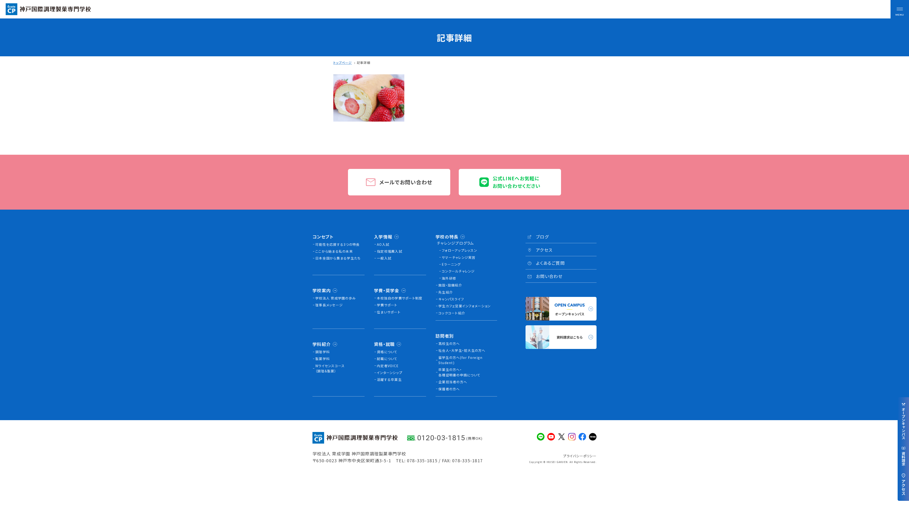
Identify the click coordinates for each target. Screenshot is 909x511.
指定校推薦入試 (389, 251)
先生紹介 (445, 292)
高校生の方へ (449, 343)
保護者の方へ (449, 389)
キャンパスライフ (451, 299)
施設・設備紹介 (450, 285)
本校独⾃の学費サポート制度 (399, 298)
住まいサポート (389, 312)
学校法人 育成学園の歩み (335, 298)
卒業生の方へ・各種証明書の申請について (459, 372)
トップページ (342, 62)
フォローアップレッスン (459, 250)
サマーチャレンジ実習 (459, 257)
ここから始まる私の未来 (334, 251)
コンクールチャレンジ (458, 271)
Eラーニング (451, 264)
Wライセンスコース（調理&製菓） (330, 368)
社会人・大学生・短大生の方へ (462, 350)
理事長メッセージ (329, 305)
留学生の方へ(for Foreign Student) (460, 360)
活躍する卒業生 (389, 379)
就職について (387, 358)
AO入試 (383, 244)
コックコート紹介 (451, 313)
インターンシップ (389, 372)
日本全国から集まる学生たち (338, 258)
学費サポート (387, 305)
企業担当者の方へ (452, 381)
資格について (387, 351)
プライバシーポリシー (580, 456)
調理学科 (322, 351)
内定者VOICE (388, 365)
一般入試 (384, 258)
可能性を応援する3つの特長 (337, 244)
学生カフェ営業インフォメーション (464, 306)
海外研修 (449, 278)
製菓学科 (322, 358)
